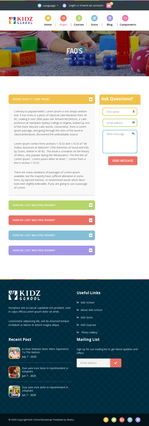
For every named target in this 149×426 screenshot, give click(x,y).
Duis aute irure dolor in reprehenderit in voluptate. (45, 369)
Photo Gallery (89, 332)
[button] (63, 20)
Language (49, 5)
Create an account (91, 5)
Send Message (122, 161)
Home (68, 58)
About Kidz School (91, 310)
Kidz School (87, 302)
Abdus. (70, 419)
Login (72, 5)
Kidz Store (87, 317)
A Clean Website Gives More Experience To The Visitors (45, 350)
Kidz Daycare (88, 325)
